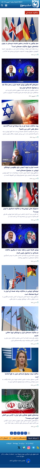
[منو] (6, 5)
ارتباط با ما (29, 443)
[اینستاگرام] (28, 447)
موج (23, 454)
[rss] (38, 447)
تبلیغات (9, 443)
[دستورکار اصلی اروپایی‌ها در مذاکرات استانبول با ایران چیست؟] (20, 194)
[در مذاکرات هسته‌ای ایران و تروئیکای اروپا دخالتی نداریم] (20, 318)
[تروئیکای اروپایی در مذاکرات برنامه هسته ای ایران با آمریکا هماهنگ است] (20, 277)
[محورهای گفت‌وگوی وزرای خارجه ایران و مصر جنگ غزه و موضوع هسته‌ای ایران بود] (20, 71)
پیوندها (15, 443)
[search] (2, 5)
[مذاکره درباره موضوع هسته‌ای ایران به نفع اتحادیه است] (20, 360)
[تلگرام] (33, 447)
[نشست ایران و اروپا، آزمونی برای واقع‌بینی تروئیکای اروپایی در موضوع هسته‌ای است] (20, 153)
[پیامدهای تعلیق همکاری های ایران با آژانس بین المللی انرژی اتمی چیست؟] (20, 401)
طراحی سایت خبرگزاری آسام (17, 461)
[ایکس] (19, 447)
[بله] (24, 447)
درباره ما (21, 443)
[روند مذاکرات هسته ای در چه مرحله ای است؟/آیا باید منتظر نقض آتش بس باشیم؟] (20, 112)
